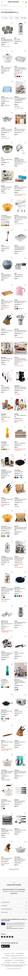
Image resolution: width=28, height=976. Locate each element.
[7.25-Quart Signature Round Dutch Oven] (7, 517)
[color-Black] (4, 597)
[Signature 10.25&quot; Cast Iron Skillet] (7, 701)
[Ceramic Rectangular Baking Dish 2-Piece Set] (20, 57)
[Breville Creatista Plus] (7, 348)
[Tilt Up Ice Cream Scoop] (20, 642)
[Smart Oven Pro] (20, 701)
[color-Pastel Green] (4, 105)
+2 (23, 477)
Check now (21, 928)
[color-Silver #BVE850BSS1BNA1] (15, 689)
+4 (9, 449)
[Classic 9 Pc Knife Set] (7, 320)
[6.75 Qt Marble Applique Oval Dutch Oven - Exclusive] (20, 848)
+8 (9, 225)
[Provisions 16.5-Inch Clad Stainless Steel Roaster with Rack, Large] (20, 236)
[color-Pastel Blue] (2, 105)
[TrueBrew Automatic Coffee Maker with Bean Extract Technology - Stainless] (7, 461)
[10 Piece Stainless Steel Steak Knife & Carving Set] (20, 517)
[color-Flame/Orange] (6, 449)
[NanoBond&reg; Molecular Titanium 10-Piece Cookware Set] (7, 642)
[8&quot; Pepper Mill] (7, 670)
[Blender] (7, 405)
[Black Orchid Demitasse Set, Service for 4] (7, 612)
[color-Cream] (8, 105)
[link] (7, 42)
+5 (9, 718)
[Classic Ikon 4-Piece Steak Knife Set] (20, 790)
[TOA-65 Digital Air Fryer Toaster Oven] (7, 819)
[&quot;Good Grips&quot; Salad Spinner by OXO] (7, 57)
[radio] (15, 76)
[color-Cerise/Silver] (6, 225)
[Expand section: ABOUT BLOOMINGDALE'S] (14, 909)
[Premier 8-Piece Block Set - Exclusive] (7, 848)
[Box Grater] (20, 29)
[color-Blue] (19, 76)
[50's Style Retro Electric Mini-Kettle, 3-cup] (20, 291)
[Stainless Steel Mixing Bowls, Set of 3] (20, 612)
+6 (23, 76)
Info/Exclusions (14, 893)
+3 (23, 308)
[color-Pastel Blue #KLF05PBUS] (21, 308)
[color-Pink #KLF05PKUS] (15, 308)
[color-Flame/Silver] (8, 225)
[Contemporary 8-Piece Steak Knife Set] (20, 489)
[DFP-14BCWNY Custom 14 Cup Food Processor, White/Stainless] (7, 547)
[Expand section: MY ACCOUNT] (14, 906)
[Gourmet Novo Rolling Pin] (7, 731)
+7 (9, 536)
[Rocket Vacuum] (7, 236)
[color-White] (15, 76)
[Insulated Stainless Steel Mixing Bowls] (7, 264)
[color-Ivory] (21, 76)
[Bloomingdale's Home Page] (13, 2)
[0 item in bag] (26, 2)
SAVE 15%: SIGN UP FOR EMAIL (14, 885)
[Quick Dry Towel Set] (20, 433)
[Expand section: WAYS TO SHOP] (14, 912)
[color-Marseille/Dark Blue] (17, 477)
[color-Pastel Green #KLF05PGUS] (19, 308)
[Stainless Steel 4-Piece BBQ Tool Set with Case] (20, 206)
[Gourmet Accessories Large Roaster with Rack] (20, 348)
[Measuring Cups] (20, 264)
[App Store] (5, 946)
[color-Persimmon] (4, 808)
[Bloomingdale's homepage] (2, 9)
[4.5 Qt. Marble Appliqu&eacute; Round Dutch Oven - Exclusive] (7, 761)
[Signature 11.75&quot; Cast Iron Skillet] (20, 578)
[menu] (2, 2)
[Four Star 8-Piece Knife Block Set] (7, 489)
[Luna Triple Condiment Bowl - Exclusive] (20, 177)
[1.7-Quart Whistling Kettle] (7, 790)
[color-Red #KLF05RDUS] (17, 308)
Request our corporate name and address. (14, 966)
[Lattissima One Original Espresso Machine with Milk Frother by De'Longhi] (7, 578)
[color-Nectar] (2, 225)
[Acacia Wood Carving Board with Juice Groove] (7, 291)
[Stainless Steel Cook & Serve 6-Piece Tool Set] (20, 320)
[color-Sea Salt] (21, 477)
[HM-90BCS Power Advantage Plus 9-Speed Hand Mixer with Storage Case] (20, 149)
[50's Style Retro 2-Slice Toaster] (7, 87)
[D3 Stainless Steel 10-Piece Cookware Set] (7, 119)
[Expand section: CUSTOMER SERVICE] (14, 902)
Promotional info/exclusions (12, 928)
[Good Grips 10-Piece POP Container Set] (20, 119)
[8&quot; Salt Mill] (7, 433)
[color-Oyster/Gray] (8, 536)
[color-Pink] (6, 105)
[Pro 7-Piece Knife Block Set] (20, 405)
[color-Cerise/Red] (15, 477)
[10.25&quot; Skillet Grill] (20, 461)
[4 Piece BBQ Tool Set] (20, 819)
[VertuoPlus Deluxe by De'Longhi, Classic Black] (20, 376)
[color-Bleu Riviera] (4, 225)
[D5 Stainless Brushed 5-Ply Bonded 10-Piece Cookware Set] (20, 87)
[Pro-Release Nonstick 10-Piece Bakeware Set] (7, 29)
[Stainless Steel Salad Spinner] (7, 149)
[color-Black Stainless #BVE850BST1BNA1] (17, 689)
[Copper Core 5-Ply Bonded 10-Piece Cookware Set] (20, 547)
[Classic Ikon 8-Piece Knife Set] (20, 731)
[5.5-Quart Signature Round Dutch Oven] (7, 206)
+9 (9, 105)
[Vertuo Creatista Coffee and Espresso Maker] (20, 670)
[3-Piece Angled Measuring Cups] (7, 376)
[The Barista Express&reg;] (7, 177)
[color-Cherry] (17, 76)
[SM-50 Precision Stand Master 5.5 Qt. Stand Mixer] (20, 761)
